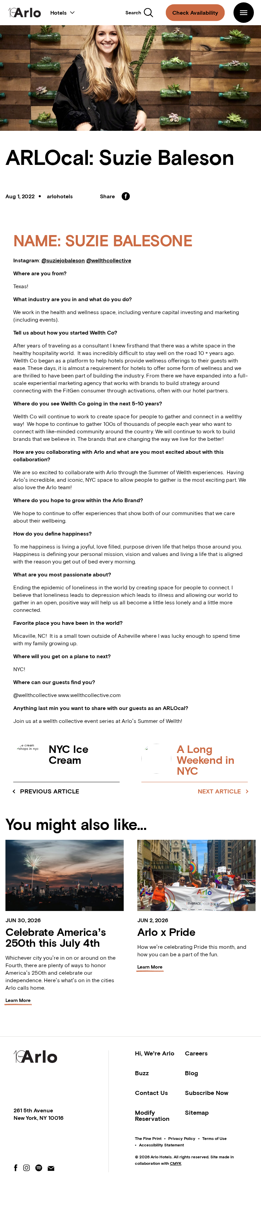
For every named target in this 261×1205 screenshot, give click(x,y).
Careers (196, 1053)
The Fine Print (148, 1138)
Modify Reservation (152, 1115)
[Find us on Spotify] (38, 1168)
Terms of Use (214, 1138)
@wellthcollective (108, 260)
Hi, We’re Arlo (154, 1053)
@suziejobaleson (63, 260)
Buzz (142, 1073)
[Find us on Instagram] (26, 1168)
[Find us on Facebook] (16, 1168)
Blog (191, 1073)
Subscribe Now (206, 1092)
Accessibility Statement (161, 1145)
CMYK (175, 1163)
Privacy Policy (181, 1138)
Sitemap (197, 1112)
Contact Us (151, 1092)
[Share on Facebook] (126, 196)
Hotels (62, 11)
